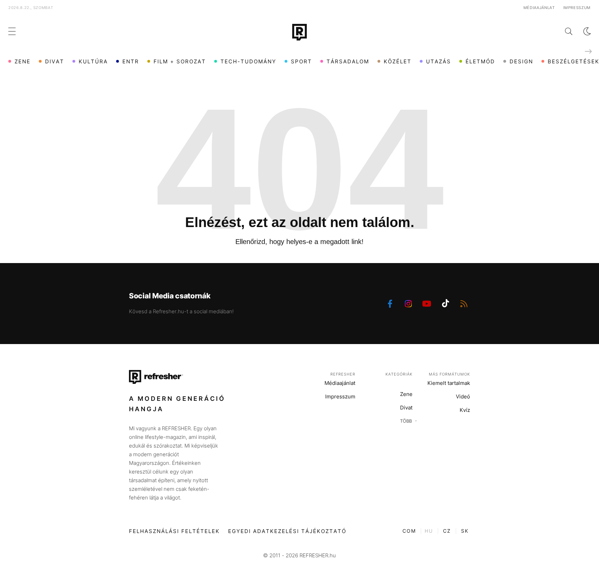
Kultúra (93, 61)
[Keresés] (563, 31)
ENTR (130, 61)
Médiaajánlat (539, 7)
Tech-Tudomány (248, 61)
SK (465, 531)
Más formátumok (449, 374)
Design (521, 61)
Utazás (438, 61)
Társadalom (348, 61)
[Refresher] (299, 32)
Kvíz (465, 410)
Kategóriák (399, 374)
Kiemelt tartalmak (448, 383)
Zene (23, 61)
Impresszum (577, 7)
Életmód (480, 61)
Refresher (342, 374)
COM (409, 531)
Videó (463, 396)
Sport (301, 61)
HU (429, 531)
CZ (447, 531)
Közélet (397, 61)
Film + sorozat (180, 61)
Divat (54, 61)
